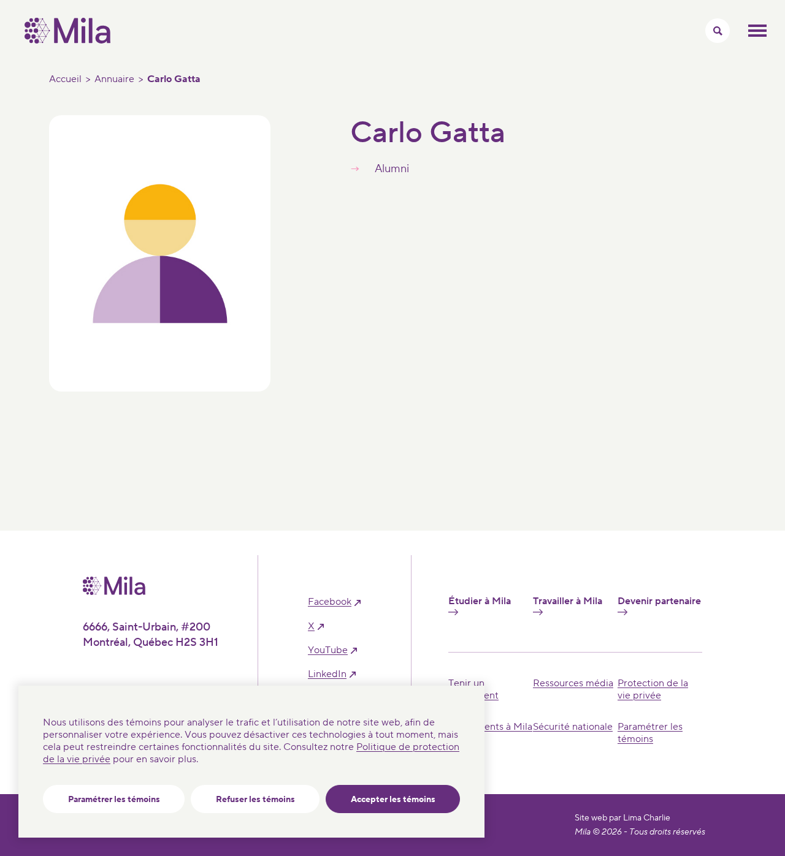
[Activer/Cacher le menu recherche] (717, 30)
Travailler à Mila (567, 601)
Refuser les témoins (255, 799)
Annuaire (114, 79)
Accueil (65, 79)
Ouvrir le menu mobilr (757, 30)
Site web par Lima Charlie (622, 818)
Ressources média (573, 683)
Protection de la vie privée (653, 689)
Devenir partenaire (659, 601)
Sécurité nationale (573, 727)
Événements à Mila (490, 727)
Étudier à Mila (479, 601)
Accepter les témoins (393, 799)
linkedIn (327, 674)
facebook (329, 602)
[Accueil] (67, 40)
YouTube (328, 650)
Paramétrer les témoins (114, 799)
